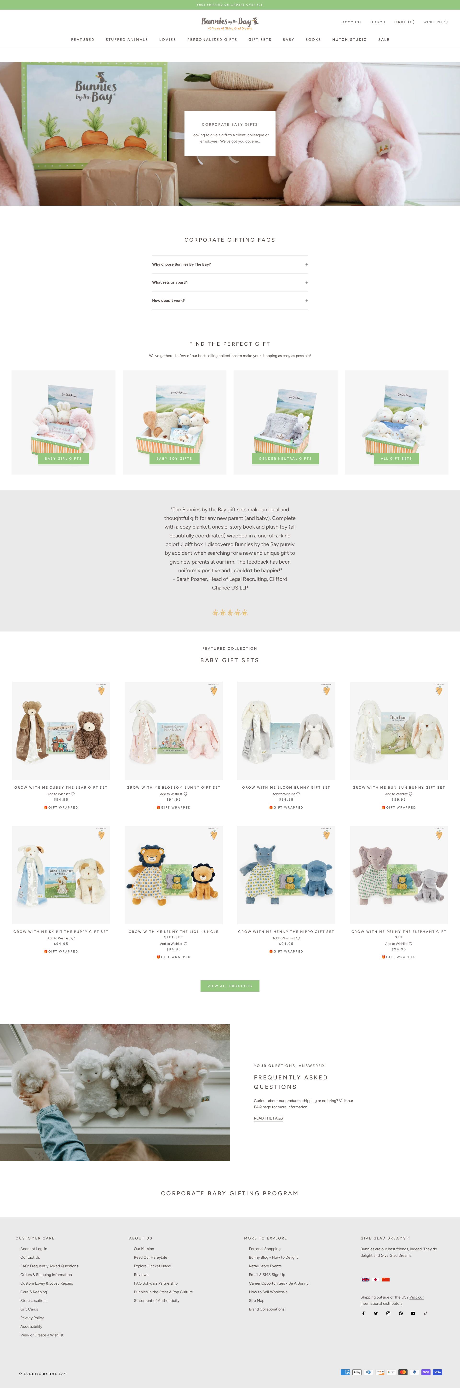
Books (313, 39)
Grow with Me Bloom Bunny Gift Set (286, 788)
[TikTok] (426, 1313)
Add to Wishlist (58, 794)
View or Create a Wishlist (41, 1335)
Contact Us (30, 1257)
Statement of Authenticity (156, 1300)
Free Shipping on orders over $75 (230, 4)
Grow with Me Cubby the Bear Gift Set (61, 788)
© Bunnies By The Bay (43, 1374)
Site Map (256, 1300)
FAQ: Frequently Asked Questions (49, 1266)
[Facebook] (363, 1313)
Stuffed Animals (127, 39)
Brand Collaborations (266, 1309)
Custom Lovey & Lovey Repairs (46, 1283)
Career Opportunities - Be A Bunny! (279, 1283)
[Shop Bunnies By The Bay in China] (386, 1279)
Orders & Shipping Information (46, 1274)
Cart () (404, 22)
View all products (230, 986)
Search (377, 22)
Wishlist (433, 22)
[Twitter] (376, 1313)
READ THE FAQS (268, 1118)
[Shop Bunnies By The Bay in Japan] (376, 1279)
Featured (83, 39)
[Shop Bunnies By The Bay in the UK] (365, 1279)
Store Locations (33, 1300)
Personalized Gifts (212, 39)
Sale (384, 39)
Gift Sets (260, 39)
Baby (288, 39)
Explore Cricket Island (152, 1266)
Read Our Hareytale (150, 1257)
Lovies (167, 39)
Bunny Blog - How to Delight (273, 1257)
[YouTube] (413, 1313)
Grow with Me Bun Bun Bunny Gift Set (399, 788)
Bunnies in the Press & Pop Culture (163, 1292)
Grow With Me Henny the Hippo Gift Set (286, 932)
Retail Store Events (265, 1266)
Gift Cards (29, 1309)
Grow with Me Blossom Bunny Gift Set (174, 788)
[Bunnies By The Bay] (230, 22)
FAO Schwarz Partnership (156, 1283)
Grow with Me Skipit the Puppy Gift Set (61, 932)
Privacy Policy (32, 1318)
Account (352, 22)
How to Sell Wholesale (268, 1292)
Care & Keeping (33, 1292)
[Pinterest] (401, 1313)
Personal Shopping (265, 1248)
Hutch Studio (349, 39)
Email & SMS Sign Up (267, 1274)
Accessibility (31, 1326)
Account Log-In (33, 1248)
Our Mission (144, 1248)
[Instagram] (388, 1313)
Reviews (141, 1274)
